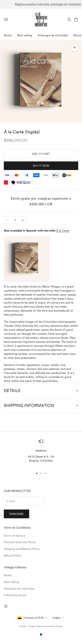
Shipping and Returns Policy (22, 549)
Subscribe (16, 513)
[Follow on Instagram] (6, 606)
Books (8, 35)
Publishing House (15, 595)
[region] (41, 453)
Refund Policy (13, 555)
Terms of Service (14, 535)
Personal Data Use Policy (20, 542)
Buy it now (41, 165)
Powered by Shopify (53, 626)
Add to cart (41, 153)
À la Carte (62, 230)
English (56, 617)
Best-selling (24, 35)
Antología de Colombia (53, 35)
